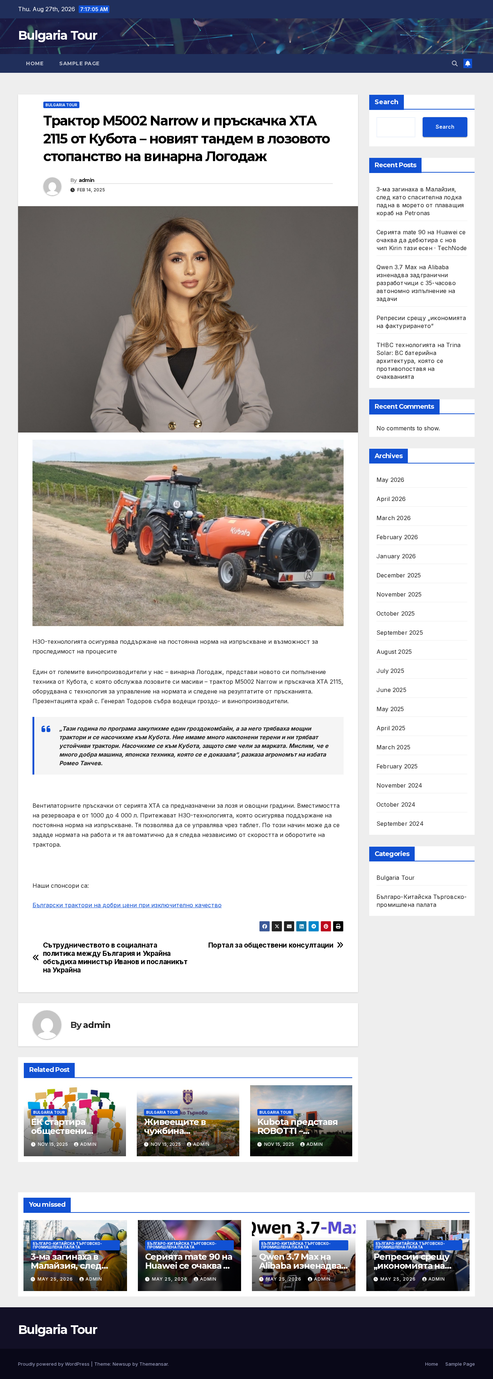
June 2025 (391, 690)
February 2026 (397, 537)
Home (34, 63)
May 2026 (390, 480)
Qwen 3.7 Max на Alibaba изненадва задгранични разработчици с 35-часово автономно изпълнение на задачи (416, 282)
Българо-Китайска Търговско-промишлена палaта (421, 901)
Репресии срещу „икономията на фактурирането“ (411, 1265)
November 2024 (399, 785)
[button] (455, 63)
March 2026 (393, 518)
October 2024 (395, 804)
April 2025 (390, 728)
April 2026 (391, 499)
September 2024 (400, 824)
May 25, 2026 (56, 1279)
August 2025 (394, 652)
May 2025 (390, 709)
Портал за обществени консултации (270, 945)
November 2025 (399, 594)
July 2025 (390, 671)
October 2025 (395, 613)
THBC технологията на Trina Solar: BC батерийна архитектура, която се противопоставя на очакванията (418, 360)
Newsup (122, 1364)
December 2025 (398, 575)
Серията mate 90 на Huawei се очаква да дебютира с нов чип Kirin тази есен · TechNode (421, 240)
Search (386, 102)
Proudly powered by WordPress (54, 1364)
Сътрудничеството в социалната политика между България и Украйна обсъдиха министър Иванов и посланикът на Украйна (115, 957)
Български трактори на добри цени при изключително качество (127, 905)
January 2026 (396, 556)
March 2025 (393, 747)
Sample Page (79, 63)
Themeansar (153, 1364)
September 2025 (399, 633)
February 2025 (397, 766)
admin (87, 180)
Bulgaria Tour (57, 35)
